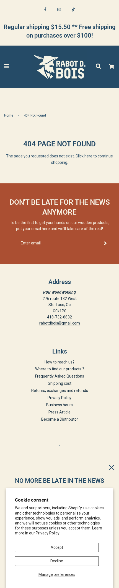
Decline (56, 561)
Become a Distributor (59, 419)
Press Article (59, 412)
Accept (57, 547)
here (88, 156)
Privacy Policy (48, 533)
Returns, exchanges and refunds (59, 390)
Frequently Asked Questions (59, 376)
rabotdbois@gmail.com (59, 323)
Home (8, 115)
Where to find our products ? (59, 369)
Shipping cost (59, 383)
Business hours (59, 405)
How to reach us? (59, 362)
